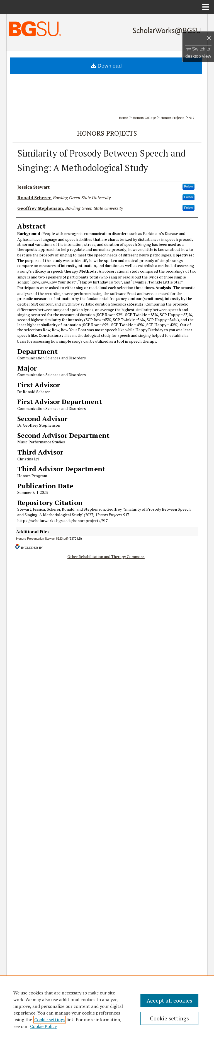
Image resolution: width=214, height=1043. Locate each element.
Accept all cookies (169, 1000)
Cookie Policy (43, 1026)
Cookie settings (49, 1019)
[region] (107, 1009)
